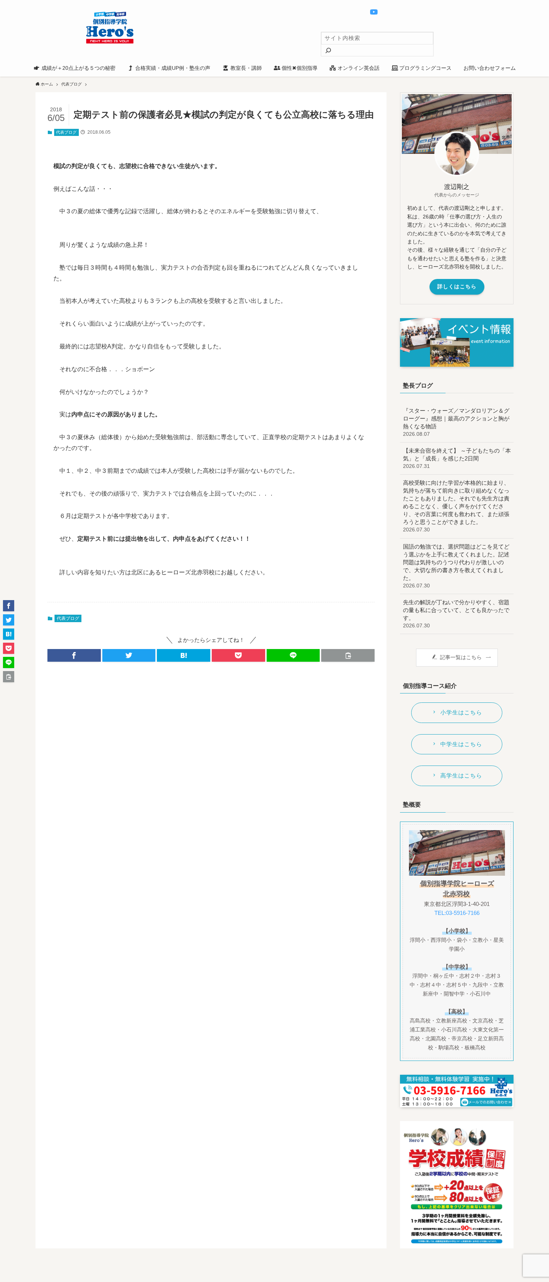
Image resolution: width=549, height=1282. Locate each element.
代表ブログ (66, 132)
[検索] (328, 50)
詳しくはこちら (457, 286)
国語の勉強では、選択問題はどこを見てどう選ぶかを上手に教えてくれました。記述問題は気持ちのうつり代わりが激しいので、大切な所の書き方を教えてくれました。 (456, 566)
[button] (74, 655)
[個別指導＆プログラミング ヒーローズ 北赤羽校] (110, 27)
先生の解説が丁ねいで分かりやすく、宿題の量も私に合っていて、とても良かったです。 (456, 613)
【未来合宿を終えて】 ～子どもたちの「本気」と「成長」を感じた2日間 (457, 458)
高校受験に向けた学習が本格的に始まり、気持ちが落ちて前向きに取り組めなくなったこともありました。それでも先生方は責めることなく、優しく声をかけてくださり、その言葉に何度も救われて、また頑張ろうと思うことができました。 (456, 506)
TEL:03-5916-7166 (457, 913)
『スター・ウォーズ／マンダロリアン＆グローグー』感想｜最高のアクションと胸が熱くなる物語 (456, 422)
